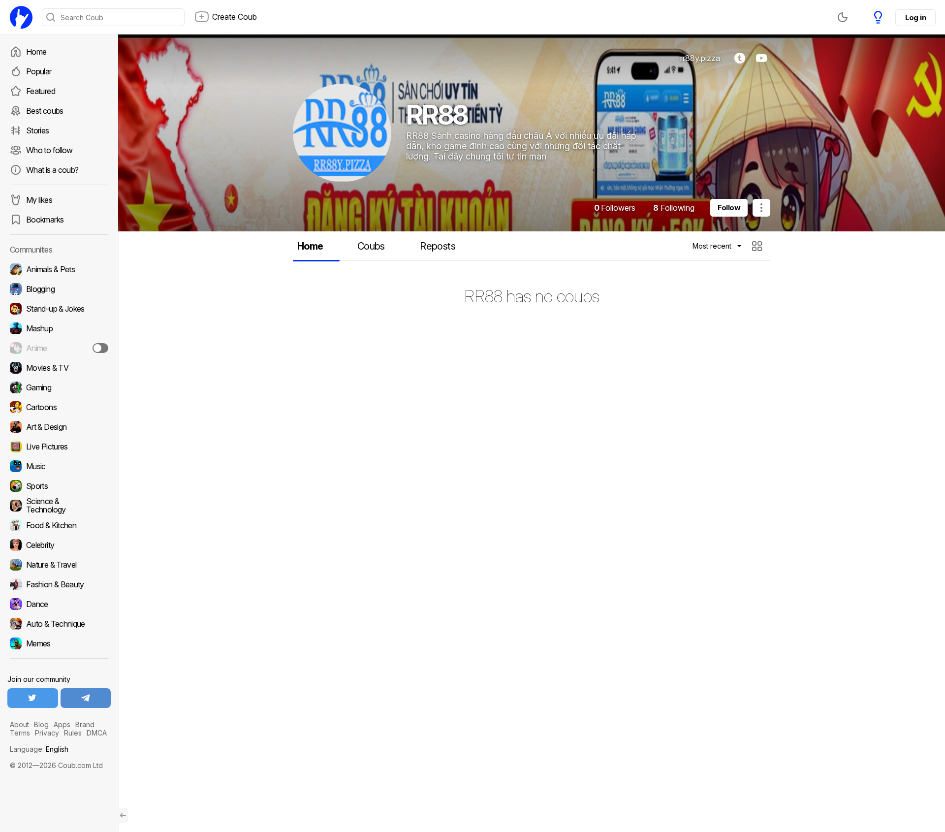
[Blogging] (59, 289)
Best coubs (44, 111)
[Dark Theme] (842, 17)
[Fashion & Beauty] (59, 584)
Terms (20, 733)
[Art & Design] (59, 427)
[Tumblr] (740, 58)
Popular (39, 71)
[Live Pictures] (59, 446)
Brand (84, 724)
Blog (41, 724)
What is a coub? (52, 170)
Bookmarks (44, 219)
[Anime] (59, 348)
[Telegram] (86, 698)
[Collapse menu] (123, 815)
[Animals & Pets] (59, 269)
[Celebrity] (59, 545)
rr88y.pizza (700, 58)
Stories (37, 130)
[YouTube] (761, 58)
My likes (39, 200)
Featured (40, 91)
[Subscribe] (100, 348)
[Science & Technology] (59, 505)
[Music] (59, 466)
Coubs (371, 246)
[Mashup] (59, 328)
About (19, 724)
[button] (758, 246)
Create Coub (234, 17)
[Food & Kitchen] (59, 525)
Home (36, 52)
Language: (39, 749)
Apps (62, 724)
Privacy (47, 733)
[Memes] (59, 643)
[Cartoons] (59, 407)
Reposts (437, 246)
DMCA (97, 733)
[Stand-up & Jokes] (59, 309)
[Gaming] (59, 387)
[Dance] (59, 604)
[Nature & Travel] (59, 565)
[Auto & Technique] (59, 624)
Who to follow (49, 150)
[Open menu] (761, 208)
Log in (915, 17)
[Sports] (59, 486)
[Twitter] (32, 698)
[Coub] (21, 17)
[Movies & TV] (59, 368)
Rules (73, 733)
